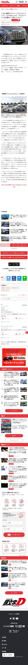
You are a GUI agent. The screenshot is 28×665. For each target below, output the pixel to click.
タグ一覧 (4, 647)
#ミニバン (8, 22)
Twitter (11, 618)
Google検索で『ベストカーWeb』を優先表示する (14, 268)
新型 (18, 5)
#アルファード (16, 22)
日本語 (17, 614)
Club (21, 2)
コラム (15, 9)
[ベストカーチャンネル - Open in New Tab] (14, 357)
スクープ (12, 5)
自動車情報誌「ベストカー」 (5, 2)
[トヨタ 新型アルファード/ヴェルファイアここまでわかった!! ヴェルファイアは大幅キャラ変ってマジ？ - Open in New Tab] (14, 35)
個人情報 (4, 640)
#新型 (3, 22)
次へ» (25, 245)
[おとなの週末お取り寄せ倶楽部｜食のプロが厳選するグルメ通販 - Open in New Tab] (8, 626)
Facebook (14, 618)
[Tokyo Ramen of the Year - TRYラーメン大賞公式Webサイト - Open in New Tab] (14, 631)
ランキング (4, 5)
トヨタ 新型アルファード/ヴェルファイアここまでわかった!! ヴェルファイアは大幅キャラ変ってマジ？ (13, 15)
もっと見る (14, 410)
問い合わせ (4, 644)
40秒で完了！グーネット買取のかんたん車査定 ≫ (14, 253)
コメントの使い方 (22, 295)
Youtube (17, 618)
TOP (2, 9)
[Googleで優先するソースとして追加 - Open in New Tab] (14, 264)
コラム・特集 (8, 9)
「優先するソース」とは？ (14, 270)
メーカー (5, 520)
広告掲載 (4, 651)
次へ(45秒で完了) (14, 534)
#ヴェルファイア (5, 24)
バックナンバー (14, 440)
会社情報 (4, 637)
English (11, 614)
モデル (4, 526)
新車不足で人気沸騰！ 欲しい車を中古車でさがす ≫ (14, 257)
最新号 (14, 435)
